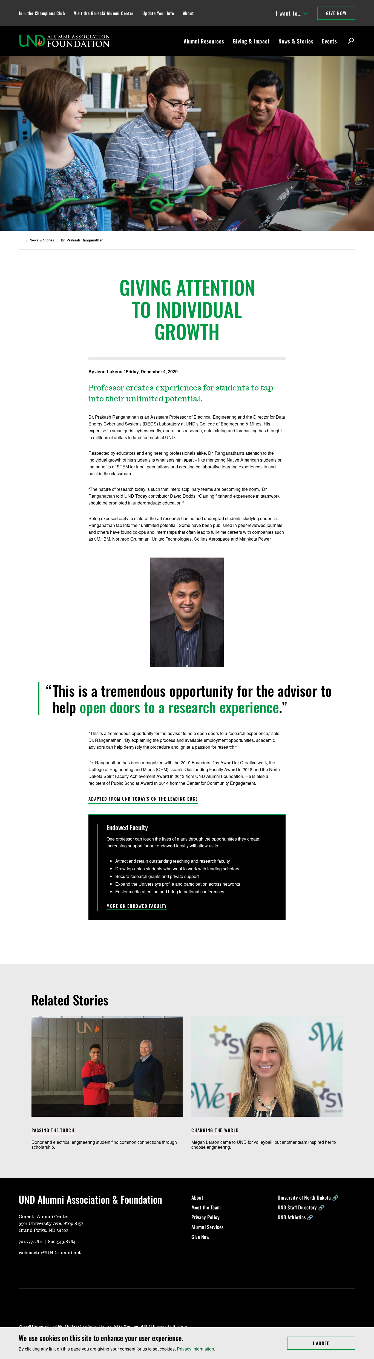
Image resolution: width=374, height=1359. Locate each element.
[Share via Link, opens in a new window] (274, 371)
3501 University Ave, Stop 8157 (51, 1223)
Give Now (336, 13)
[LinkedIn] (62, 1269)
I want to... (289, 13)
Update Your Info (158, 13)
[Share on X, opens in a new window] (256, 371)
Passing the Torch (52, 1130)
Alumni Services (207, 1226)
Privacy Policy (205, 1217)
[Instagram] (35, 1269)
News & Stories (295, 41)
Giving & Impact (251, 41)
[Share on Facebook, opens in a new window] (265, 371)
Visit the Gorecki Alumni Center (104, 13)
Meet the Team (206, 1207)
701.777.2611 (30, 1242)
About (188, 13)
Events (329, 41)
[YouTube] (22, 1269)
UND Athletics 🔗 (295, 1217)
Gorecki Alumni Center (44, 1217)
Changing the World (215, 1130)
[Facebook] (49, 1269)
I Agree (334, 1343)
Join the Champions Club (42, 13)
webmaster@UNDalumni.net (50, 1253)
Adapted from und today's (143, 798)
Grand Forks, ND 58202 (43, 1230)
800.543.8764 (62, 1242)
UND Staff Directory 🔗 (301, 1207)
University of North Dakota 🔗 (308, 1197)
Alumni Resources (204, 41)
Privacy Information (195, 1349)
